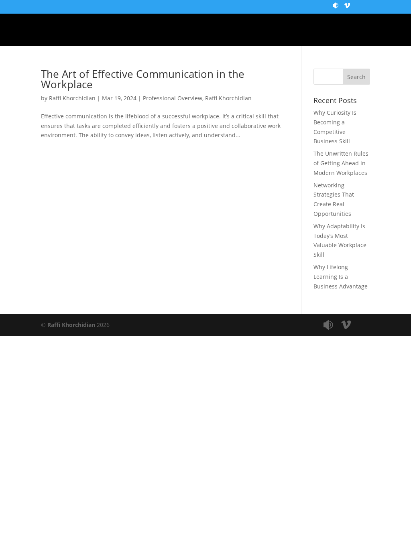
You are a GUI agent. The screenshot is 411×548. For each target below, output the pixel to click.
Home (55, 30)
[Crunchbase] (324, 8)
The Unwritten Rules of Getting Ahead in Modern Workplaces (340, 163)
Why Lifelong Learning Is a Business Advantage (340, 276)
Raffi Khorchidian (72, 98)
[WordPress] (347, 8)
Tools (289, 30)
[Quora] (335, 8)
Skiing (253, 30)
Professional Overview (172, 98)
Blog (121, 30)
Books (323, 30)
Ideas (219, 30)
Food (356, 30)
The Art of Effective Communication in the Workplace (142, 79)
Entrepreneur (170, 30)
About (89, 30)
